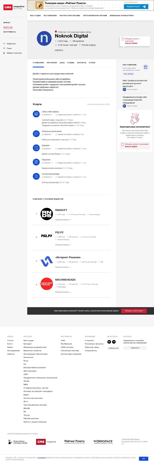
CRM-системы (67, 347)
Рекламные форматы (94, 344)
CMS (63, 340)
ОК (143, 459)
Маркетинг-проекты (32, 350)
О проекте (89, 340)
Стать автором (128, 74)
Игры (26, 361)
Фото (26, 401)
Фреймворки (66, 344)
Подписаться (135, 348)
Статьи (10, 340)
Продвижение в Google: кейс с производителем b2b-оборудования (135, 100)
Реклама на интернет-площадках (38, 391)
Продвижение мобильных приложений (40, 378)
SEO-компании (30, 371)
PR (25, 412)
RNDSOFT (61, 210)
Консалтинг (29, 357)
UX (25, 364)
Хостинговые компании (71, 354)
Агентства (7, 27)
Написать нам (113, 348)
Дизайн (27, 408)
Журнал (6, 22)
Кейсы (10, 347)
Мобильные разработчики (35, 347)
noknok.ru (59, 50)
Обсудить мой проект (134, 311)
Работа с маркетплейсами (35, 422)
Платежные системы (70, 350)
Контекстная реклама (33, 398)
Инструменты (9, 32)
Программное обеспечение (36, 354)
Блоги (10, 344)
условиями (41, 457)
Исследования (13, 350)
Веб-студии (29, 340)
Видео (26, 395)
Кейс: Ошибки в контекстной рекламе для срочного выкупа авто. (135, 83)
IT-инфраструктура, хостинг (36, 388)
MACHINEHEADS (65, 279)
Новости (11, 354)
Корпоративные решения (35, 367)
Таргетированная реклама (35, 405)
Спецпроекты (91, 350)
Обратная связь (92, 347)
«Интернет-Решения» (68, 257)
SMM (26, 384)
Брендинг (28, 344)
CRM (26, 374)
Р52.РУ (59, 232)
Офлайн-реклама (31, 418)
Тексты (27, 415)
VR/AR (26, 381)
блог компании (130, 65)
